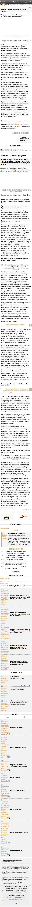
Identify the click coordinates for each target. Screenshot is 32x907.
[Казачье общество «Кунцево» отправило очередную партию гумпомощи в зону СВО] (5, 662)
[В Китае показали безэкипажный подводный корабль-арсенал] (5, 705)
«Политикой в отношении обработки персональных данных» (16, 898)
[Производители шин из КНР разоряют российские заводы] (5, 851)
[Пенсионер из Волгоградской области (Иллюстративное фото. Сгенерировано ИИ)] (16, 390)
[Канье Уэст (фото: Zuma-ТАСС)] (16, 325)
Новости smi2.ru (4, 528)
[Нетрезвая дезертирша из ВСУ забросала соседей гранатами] (5, 765)
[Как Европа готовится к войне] (5, 679)
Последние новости (16, 549)
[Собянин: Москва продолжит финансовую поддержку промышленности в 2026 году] (5, 647)
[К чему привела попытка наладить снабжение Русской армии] (5, 691)
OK (16, 903)
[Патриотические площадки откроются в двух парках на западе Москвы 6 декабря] (5, 614)
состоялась (10, 55)
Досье (16, 530)
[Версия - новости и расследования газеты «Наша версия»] (5, 2)
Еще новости (16, 572)
